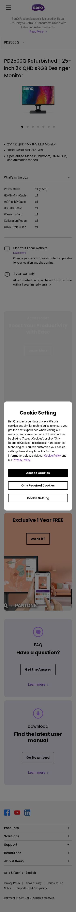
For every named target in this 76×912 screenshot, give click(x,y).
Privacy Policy (21, 459)
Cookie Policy (52, 455)
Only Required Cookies (38, 485)
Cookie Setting (38, 498)
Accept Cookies (38, 473)
